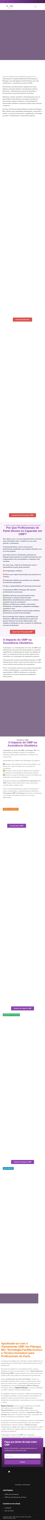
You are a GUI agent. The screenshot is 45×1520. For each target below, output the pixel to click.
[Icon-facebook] (33, 1)
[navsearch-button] (42, 6)
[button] (35, 6)
